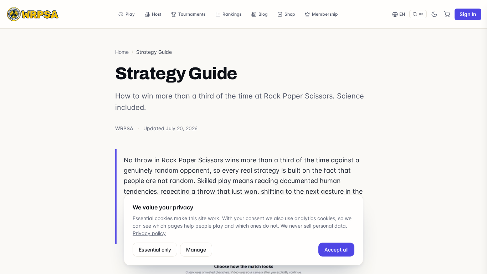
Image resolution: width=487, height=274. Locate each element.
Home (122, 52)
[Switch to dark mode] (434, 14)
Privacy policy (149, 233)
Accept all (336, 250)
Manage (196, 250)
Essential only (155, 250)
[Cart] (447, 14)
